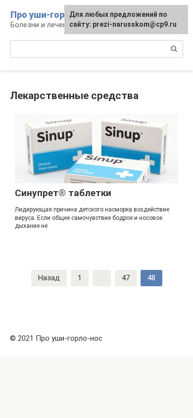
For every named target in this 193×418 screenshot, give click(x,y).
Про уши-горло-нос (52, 14)
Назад (49, 277)
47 (126, 277)
